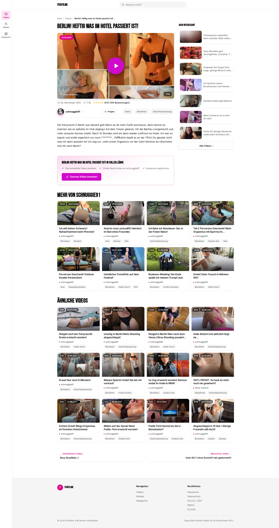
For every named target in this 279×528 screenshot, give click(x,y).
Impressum (193, 492)
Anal (107, 241)
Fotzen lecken (125, 393)
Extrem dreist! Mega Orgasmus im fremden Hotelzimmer (77, 428)
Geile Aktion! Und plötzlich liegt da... (211, 336)
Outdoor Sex (213, 241)
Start (59, 18)
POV (136, 287)
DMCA (190, 505)
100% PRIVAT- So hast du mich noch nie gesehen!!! (211, 382)
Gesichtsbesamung (162, 111)
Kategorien (6, 37)
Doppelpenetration (77, 287)
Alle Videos (206, 145)
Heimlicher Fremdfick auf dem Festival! (121, 276)
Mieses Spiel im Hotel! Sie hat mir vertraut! (123, 382)
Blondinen (141, 111)
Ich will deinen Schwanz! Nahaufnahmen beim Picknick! (76, 230)
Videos (6, 17)
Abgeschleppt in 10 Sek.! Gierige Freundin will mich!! (212, 428)
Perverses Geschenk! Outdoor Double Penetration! (76, 276)
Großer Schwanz (170, 287)
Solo (126, 241)
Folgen (110, 112)
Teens (127, 111)
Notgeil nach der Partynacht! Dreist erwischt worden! (75, 336)
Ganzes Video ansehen (85, 177)
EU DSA (191, 509)
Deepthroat (200, 393)
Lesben (211, 438)
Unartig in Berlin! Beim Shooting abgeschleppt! (122, 336)
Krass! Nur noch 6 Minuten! (74, 380)
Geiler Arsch (124, 287)
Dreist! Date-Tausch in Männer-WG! (211, 276)
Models (6, 27)
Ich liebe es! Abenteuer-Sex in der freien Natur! (166, 230)
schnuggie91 (67, 236)
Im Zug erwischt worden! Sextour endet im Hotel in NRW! (168, 382)
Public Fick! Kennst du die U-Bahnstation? (165, 428)
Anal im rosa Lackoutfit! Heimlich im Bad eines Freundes (123, 230)
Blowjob (77, 241)
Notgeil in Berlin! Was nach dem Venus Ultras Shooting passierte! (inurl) (167, 336)
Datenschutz (194, 496)
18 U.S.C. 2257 (194, 500)
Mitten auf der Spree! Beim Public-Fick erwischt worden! (121, 428)
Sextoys (116, 241)
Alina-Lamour (202, 387)
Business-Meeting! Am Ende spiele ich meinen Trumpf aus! (166, 276)
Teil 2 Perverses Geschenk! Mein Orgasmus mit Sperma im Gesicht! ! (212, 230)
